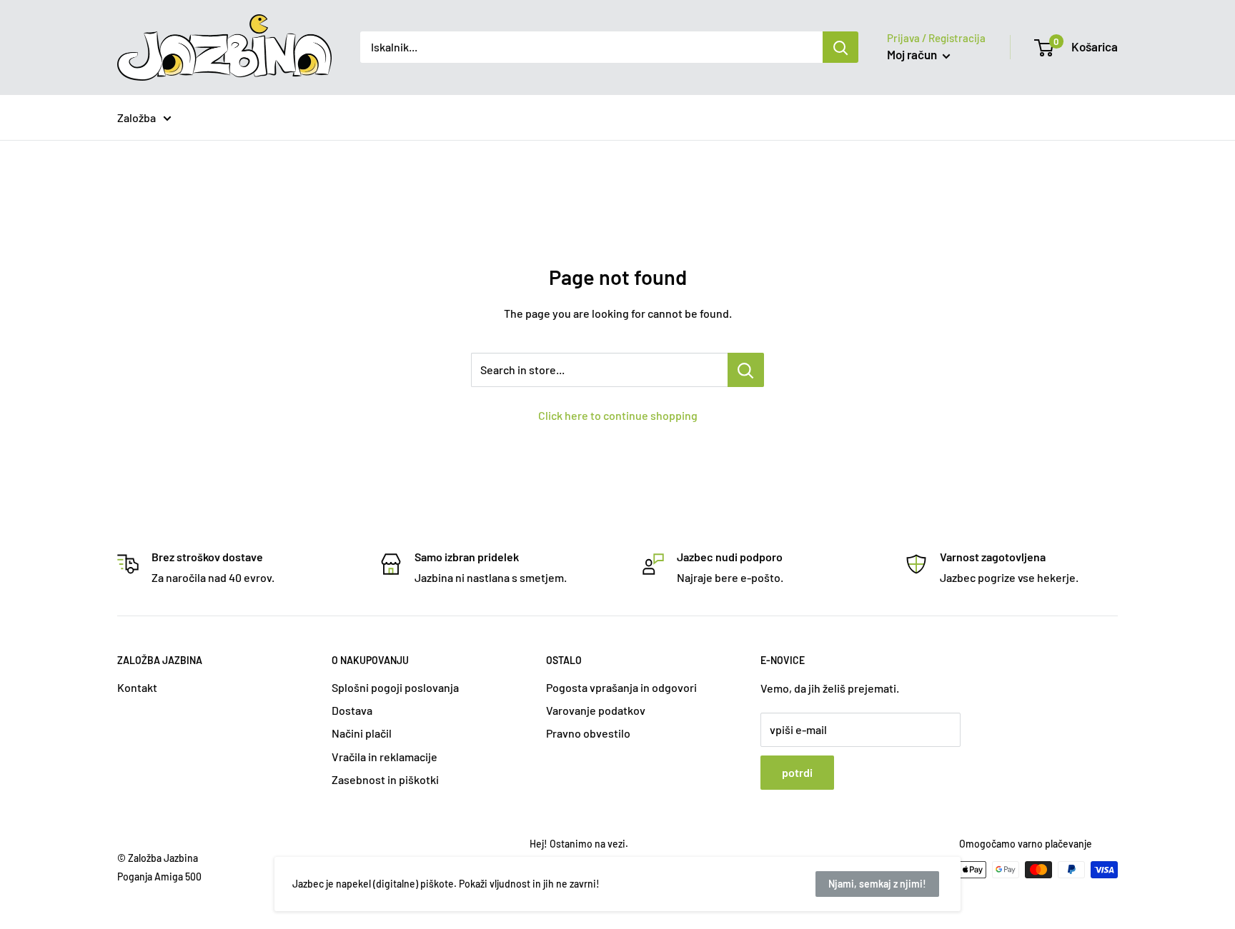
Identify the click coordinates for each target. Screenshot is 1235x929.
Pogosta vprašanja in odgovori (621, 687)
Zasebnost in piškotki (385, 779)
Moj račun (913, 54)
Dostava (352, 710)
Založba (136, 117)
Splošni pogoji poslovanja (395, 687)
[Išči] (840, 47)
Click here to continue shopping (618, 415)
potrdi (797, 772)
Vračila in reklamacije (384, 756)
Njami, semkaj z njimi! (877, 884)
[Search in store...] (746, 370)
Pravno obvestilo (588, 733)
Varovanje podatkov (595, 710)
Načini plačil (362, 733)
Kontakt (137, 687)
